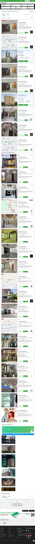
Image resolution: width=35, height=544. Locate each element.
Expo (9, 533)
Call (26, 32)
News (9, 531)
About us (1, 530)
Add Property (11, 536)
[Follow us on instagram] (29, 536)
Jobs (1, 532)
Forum (10, 532)
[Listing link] (17, 27)
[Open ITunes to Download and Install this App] (25, 511)
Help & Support (2, 533)
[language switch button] (31, 1)
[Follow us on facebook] (27, 536)
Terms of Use (2, 536)
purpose (2, 4)
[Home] (1, 0)
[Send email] (19, 32)
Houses (8, 14)
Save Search (31, 11)
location (12, 4)
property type (22, 4)
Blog (9, 530)
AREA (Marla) (29, 4)
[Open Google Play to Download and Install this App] (32, 511)
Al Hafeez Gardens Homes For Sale (28, 14)
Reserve (21, 104)
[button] (2, 5)
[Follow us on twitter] (27, 538)
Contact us (2, 531)
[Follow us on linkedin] (29, 538)
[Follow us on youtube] (31, 536)
